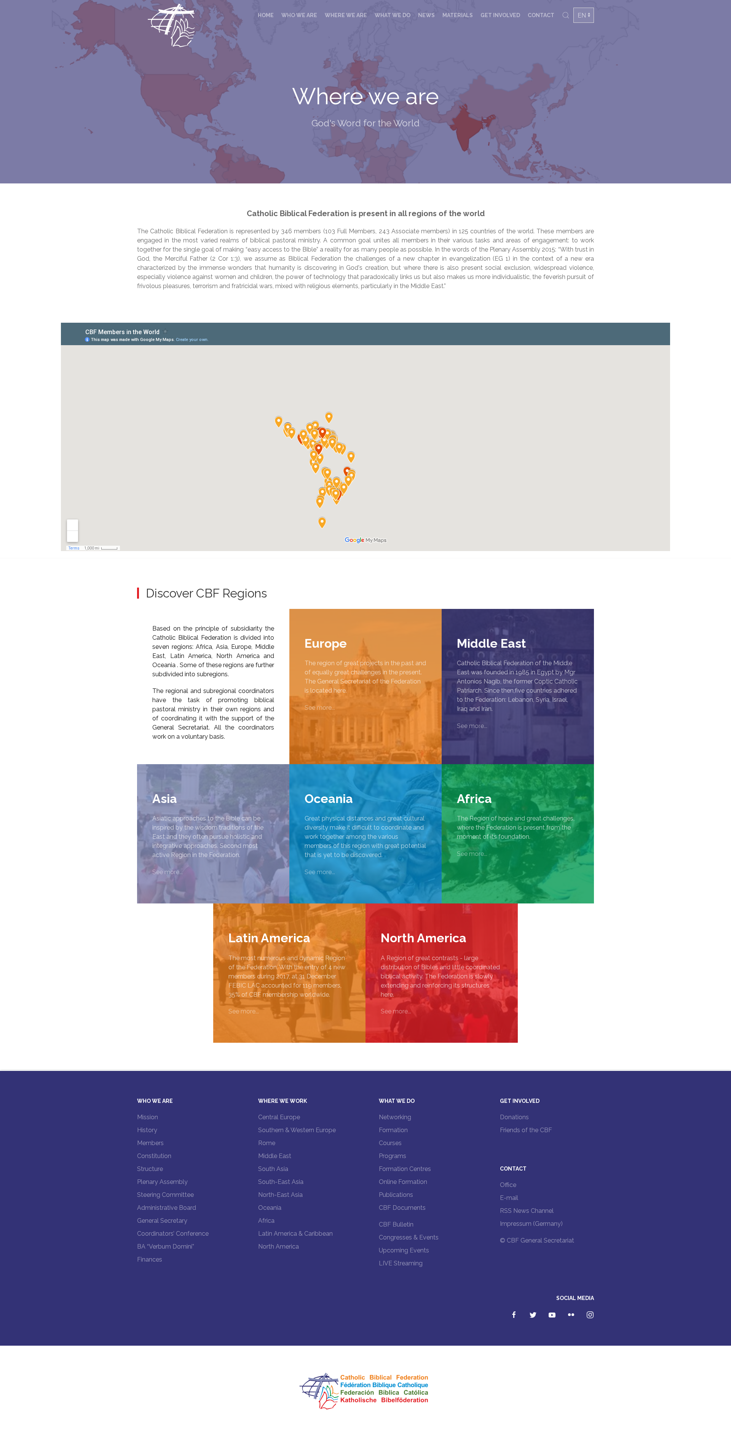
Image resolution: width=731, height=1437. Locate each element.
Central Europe (279, 1117)
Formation (393, 1130)
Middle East (274, 1156)
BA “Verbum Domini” (165, 1246)
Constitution (154, 1156)
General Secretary (162, 1220)
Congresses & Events (409, 1237)
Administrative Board (166, 1207)
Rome (266, 1143)
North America (278, 1246)
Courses (390, 1143)
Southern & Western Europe (297, 1130)
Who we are (299, 15)
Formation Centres (405, 1169)
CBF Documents (402, 1207)
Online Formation (403, 1181)
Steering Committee (165, 1194)
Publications (396, 1194)
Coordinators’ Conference (173, 1233)
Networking (395, 1117)
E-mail (509, 1197)
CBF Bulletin (396, 1224)
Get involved (500, 15)
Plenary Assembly (162, 1181)
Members (150, 1143)
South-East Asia (280, 1181)
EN (582, 15)
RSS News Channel (527, 1210)
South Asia (273, 1169)
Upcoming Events (404, 1250)
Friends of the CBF (526, 1130)
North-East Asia (280, 1194)
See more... (320, 707)
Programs (392, 1156)
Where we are (346, 15)
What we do (392, 15)
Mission (147, 1117)
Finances (149, 1259)
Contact (541, 15)
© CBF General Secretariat (537, 1240)
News (426, 15)
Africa (266, 1220)
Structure (150, 1169)
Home (266, 15)
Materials (457, 15)
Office (508, 1184)
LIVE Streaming (401, 1263)
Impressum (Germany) (531, 1223)
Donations (514, 1117)
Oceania (269, 1207)
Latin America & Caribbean (295, 1233)
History (147, 1130)
